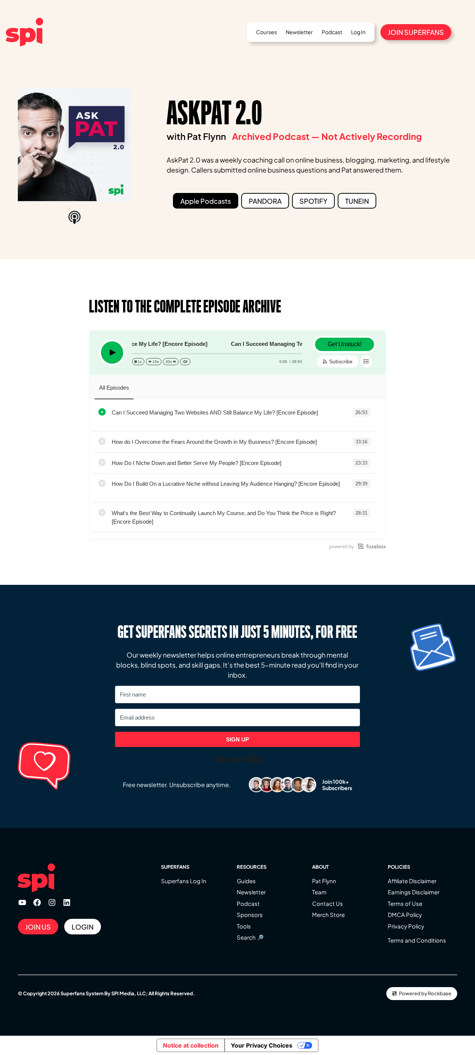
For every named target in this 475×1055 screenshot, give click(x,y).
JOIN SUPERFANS (416, 32)
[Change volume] (185, 361)
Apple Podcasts (205, 201)
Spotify (313, 201)
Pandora (265, 201)
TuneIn (357, 201)
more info (121, 421)
